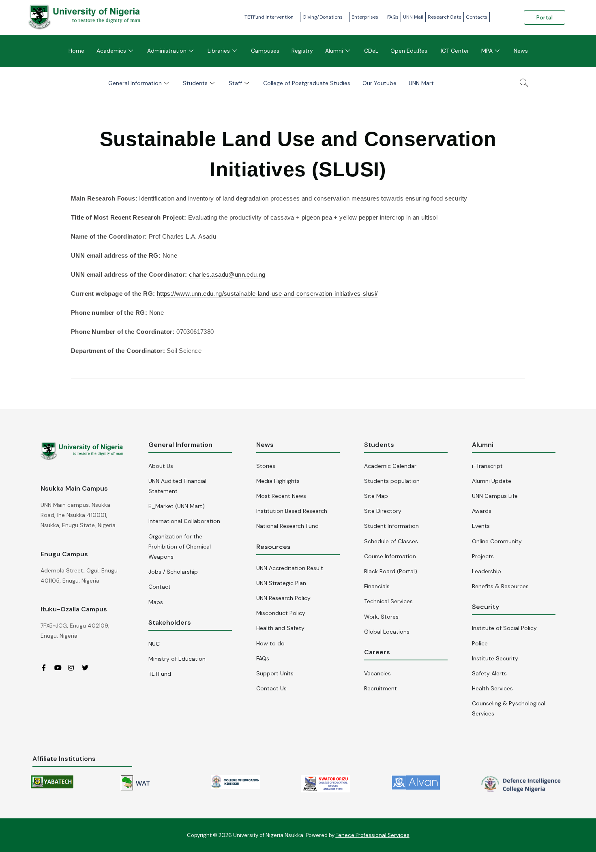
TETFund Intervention (269, 17)
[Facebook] (47, 667)
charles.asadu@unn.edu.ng (227, 274)
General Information (135, 83)
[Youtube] (60, 667)
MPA (487, 50)
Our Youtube (379, 83)
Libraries (219, 50)
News (521, 50)
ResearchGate (444, 17)
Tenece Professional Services (372, 835)
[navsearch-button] (524, 83)
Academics (111, 50)
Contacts (476, 17)
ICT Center (455, 50)
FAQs (393, 17)
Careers (377, 652)
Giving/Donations (322, 17)
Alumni (334, 50)
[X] (88, 667)
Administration (167, 50)
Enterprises (365, 17)
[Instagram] (74, 667)
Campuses (265, 50)
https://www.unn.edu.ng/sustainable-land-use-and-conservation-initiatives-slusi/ (267, 293)
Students (195, 83)
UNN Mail (413, 17)
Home (76, 50)
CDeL (371, 50)
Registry (302, 50)
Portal (544, 17)
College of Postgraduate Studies (306, 83)
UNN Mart (421, 83)
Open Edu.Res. (409, 50)
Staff (235, 83)
